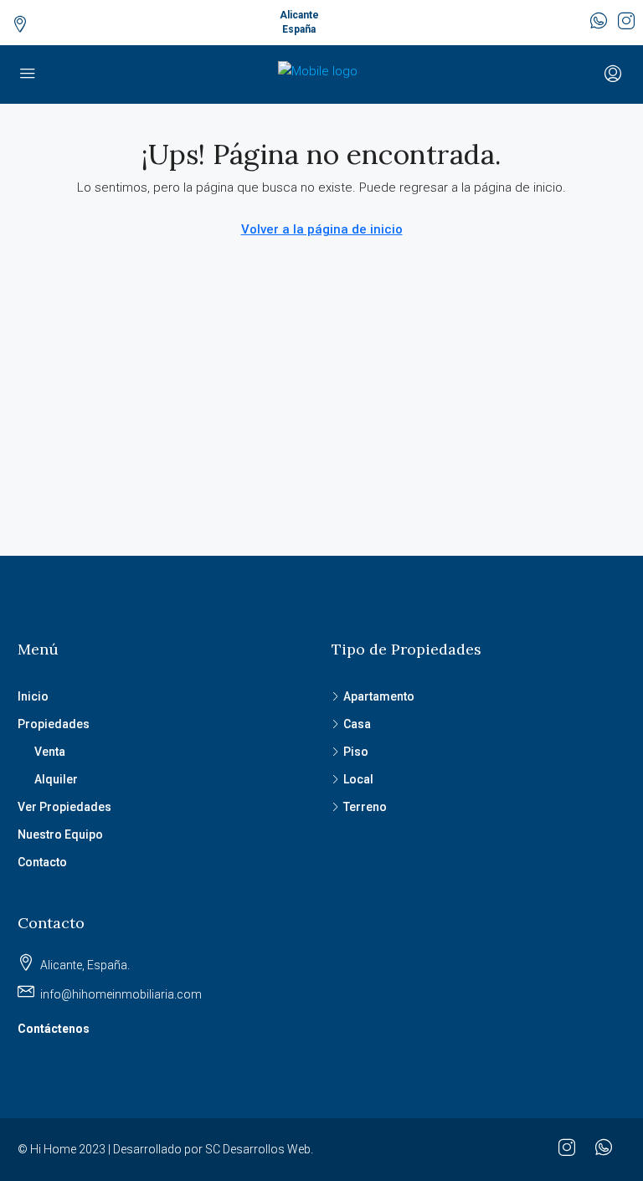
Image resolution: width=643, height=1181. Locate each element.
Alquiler (56, 779)
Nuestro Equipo (60, 834)
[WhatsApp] (607, 1150)
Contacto (42, 862)
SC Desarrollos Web (258, 1149)
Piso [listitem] (355, 751)
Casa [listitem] (357, 724)
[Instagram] (570, 1150)
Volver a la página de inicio (322, 229)
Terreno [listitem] (365, 807)
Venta (49, 751)
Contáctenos (54, 1028)
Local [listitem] (358, 779)
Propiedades (54, 724)
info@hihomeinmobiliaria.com (121, 994)
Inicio (33, 696)
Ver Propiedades (64, 807)
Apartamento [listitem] (378, 696)
